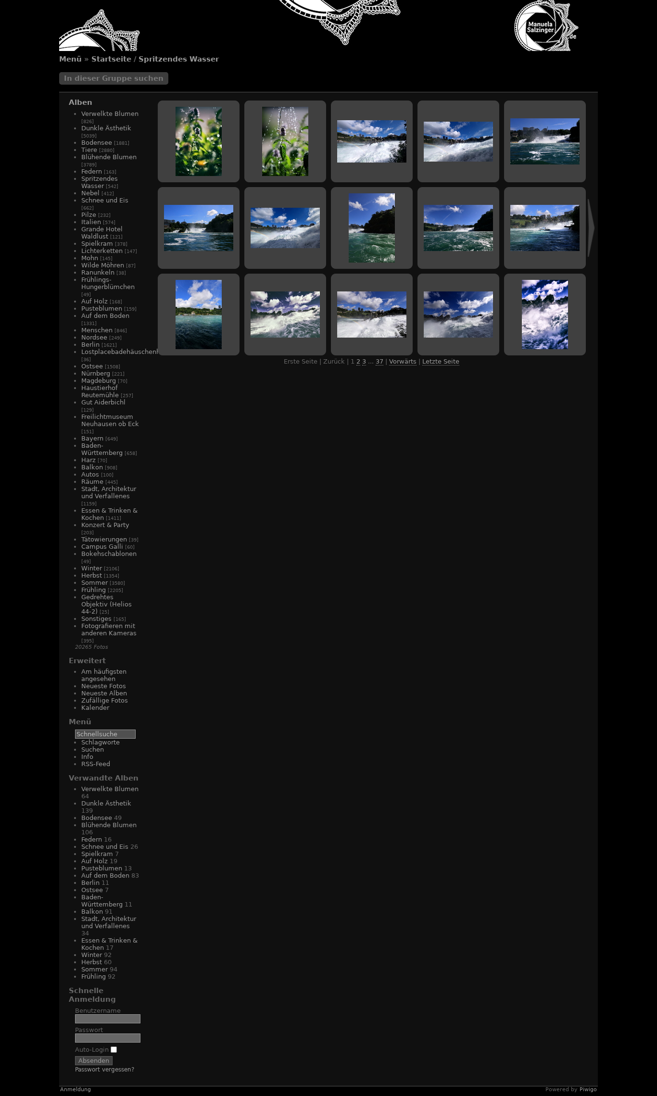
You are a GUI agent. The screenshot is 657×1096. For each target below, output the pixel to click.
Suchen (92, 749)
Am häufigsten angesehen (103, 675)
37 (379, 361)
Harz (88, 460)
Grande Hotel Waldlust (102, 233)
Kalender (95, 707)
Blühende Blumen (109, 157)
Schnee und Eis (104, 200)
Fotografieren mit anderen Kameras (109, 629)
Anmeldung (75, 1089)
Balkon (92, 467)
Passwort (89, 1029)
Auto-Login (93, 1049)
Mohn (89, 258)
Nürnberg (95, 373)
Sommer (94, 582)
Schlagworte (100, 742)
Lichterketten (102, 250)
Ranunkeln (97, 272)
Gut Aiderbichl (103, 402)
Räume (92, 481)
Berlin (90, 344)
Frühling (93, 589)
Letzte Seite (440, 361)
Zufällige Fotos (104, 700)
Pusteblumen (101, 308)
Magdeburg (98, 380)
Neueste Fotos (103, 686)
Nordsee (94, 337)
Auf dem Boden (105, 315)
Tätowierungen (104, 539)
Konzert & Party (105, 525)
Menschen (97, 330)
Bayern (92, 438)
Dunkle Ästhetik (106, 128)
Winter (91, 568)
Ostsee (92, 366)
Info (87, 756)
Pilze (88, 214)
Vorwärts (403, 361)
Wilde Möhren (102, 265)
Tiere (89, 149)
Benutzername (98, 1010)
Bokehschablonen (109, 553)
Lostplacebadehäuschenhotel (126, 351)
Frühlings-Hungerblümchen (108, 283)
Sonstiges (96, 618)
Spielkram (97, 243)
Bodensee (96, 142)
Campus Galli (102, 546)
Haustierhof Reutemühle (100, 391)
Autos (90, 474)
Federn (91, 171)
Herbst (91, 575)
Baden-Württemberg (102, 449)
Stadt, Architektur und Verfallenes (108, 492)
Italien (91, 222)
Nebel (90, 193)
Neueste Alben (104, 693)
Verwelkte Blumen (110, 113)
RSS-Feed (95, 764)
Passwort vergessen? (104, 1069)
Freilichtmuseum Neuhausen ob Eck (110, 420)
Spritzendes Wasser (179, 59)
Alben (80, 102)
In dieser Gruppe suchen (114, 78)
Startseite (111, 59)
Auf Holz (94, 301)
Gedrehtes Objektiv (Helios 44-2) (106, 604)
